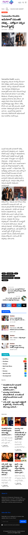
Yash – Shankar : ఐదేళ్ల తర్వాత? (18, 337)
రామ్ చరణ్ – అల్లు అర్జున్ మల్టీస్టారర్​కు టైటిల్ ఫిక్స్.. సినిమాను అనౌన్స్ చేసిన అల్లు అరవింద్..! (14, 404)
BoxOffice (14, 359)
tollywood (5, 280)
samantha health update (8, 275)
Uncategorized (14, 375)
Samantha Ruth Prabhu (8, 278)
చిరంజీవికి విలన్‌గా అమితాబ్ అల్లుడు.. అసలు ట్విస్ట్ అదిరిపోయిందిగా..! (12, 387)
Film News (4, 12)
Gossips (14, 363)
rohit (4, 273)
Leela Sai (5, 445)
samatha (17, 278)
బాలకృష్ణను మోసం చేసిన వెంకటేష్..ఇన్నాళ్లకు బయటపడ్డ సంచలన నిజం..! (17, 346)
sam (16, 273)
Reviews (14, 371)
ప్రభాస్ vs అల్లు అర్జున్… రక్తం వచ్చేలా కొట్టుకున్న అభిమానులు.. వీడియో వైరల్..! (19, 468)
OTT (14, 368)
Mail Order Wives (14, 366)
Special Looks (14, 373)
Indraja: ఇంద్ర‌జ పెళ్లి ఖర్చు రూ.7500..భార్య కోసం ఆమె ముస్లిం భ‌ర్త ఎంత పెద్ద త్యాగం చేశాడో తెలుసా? (18, 319)
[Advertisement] (14, 63)
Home (3, 9)
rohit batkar (10, 273)
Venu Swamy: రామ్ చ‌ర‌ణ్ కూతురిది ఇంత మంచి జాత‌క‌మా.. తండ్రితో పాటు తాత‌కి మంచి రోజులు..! (17, 328)
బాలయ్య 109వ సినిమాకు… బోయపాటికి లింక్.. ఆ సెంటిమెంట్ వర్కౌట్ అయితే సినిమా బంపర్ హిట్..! (13, 396)
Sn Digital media (16, 532)
